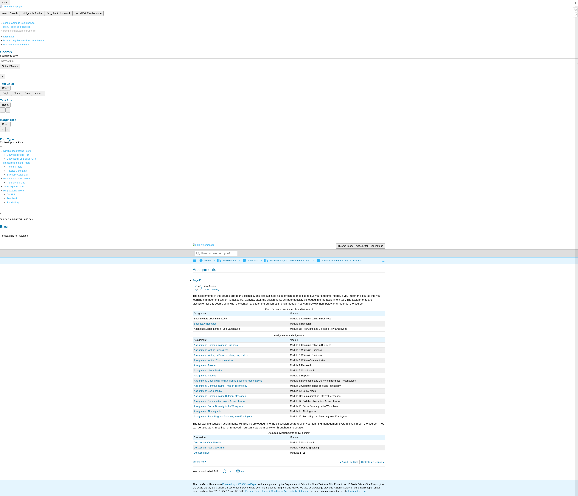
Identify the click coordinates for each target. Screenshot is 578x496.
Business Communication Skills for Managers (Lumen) (350, 260)
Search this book (9, 55)
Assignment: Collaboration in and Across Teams (219, 401)
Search (198, 253)
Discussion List (202, 452)
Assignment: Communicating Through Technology (220, 386)
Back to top (198, 461)
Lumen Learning (211, 289)
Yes (229, 471)
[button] (12, 198)
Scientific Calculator (17, 174)
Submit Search (10, 66)
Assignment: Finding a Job (208, 411)
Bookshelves (229, 260)
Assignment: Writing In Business (211, 350)
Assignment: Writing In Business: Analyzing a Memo (221, 355)
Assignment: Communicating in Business (216, 345)
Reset (5, 88)
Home (207, 260)
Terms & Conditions (272, 491)
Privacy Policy (252, 491)
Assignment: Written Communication (213, 360)
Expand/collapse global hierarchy (196, 261)
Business (252, 260)
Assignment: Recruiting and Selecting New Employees (223, 416)
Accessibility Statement (296, 491)
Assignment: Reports (205, 375)
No (242, 471)
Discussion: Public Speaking (209, 447)
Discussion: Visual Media (207, 442)
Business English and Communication (290, 260)
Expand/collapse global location (383, 259)
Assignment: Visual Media (208, 370)
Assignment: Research (206, 365)
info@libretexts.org (356, 491)
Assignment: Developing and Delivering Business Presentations (228, 380)
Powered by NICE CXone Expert (240, 484)
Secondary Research (205, 323)
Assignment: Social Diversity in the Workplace (218, 406)
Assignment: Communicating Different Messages (220, 396)
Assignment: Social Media (208, 391)
